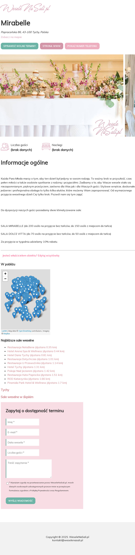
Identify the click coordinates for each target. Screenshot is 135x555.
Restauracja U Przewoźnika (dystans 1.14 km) (35, 363)
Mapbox (6, 333)
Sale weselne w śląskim (17, 397)
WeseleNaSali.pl (79, 537)
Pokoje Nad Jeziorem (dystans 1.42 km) (31, 371)
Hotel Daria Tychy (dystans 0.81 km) (29, 355)
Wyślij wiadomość (20, 500)
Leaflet (4, 331)
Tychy (5, 390)
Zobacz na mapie (11, 37)
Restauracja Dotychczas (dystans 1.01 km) (33, 359)
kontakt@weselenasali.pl (67, 540)
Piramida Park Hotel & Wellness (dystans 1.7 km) (37, 382)
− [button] (5, 279)
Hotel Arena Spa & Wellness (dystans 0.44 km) (36, 351)
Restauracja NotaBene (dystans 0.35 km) (32, 347)
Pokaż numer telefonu (82, 46)
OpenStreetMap (24, 331)
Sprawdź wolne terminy (19, 46)
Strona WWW (52, 46)
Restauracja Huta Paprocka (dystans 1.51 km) (35, 374)
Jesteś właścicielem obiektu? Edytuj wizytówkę (30, 255)
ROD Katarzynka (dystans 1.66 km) (28, 378)
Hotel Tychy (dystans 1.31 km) (26, 367)
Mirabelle (15, 22)
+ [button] (5, 274)
